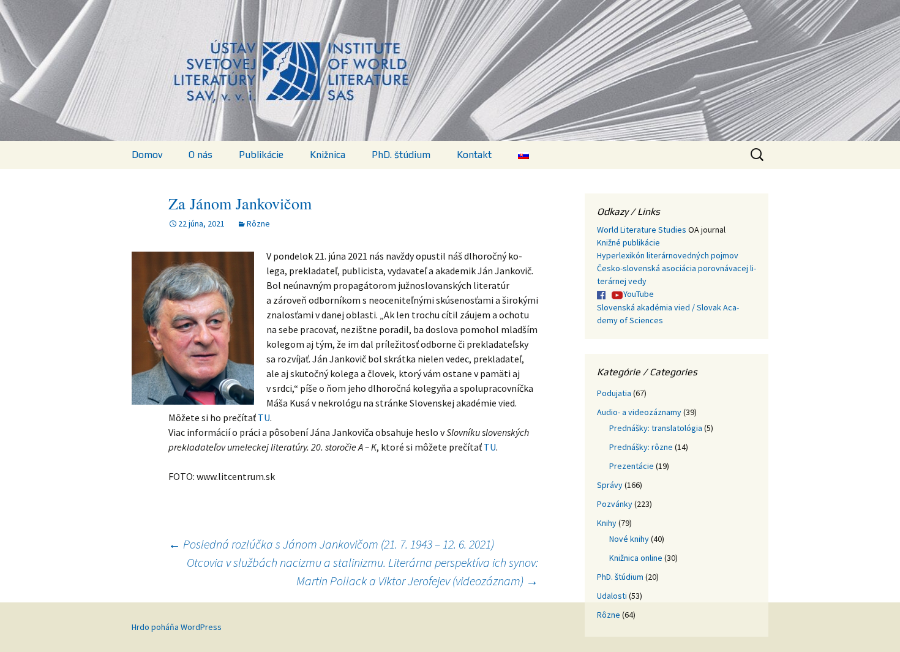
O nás (200, 154)
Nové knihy (629, 538)
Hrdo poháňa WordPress (177, 626)
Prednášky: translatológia (655, 427)
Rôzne (258, 223)
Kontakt (474, 154)
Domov (147, 154)
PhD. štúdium (401, 154)
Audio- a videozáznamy (639, 412)
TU (264, 417)
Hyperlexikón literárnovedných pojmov (667, 255)
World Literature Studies (641, 229)
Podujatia (614, 393)
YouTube (638, 293)
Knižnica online (635, 557)
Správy (610, 484)
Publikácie (261, 154)
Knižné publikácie (628, 242)
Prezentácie (631, 465)
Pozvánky (614, 503)
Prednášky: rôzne (641, 446)
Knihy (607, 522)
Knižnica (327, 154)
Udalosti (612, 595)
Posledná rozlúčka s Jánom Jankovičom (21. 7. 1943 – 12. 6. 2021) (331, 544)
